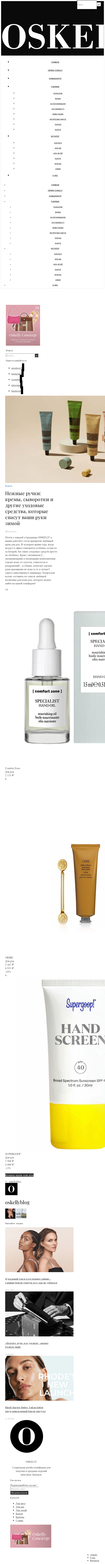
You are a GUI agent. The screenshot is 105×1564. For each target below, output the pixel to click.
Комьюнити (55, 78)
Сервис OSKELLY (55, 70)
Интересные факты (58, 119)
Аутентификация (57, 104)
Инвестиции (57, 114)
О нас (55, 175)
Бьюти (58, 130)
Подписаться (19, 1492)
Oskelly (93, 1554)
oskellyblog (15, 1181)
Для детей (57, 153)
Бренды (58, 164)
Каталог (55, 136)
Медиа (58, 99)
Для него (58, 143)
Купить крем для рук (19, 1175)
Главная (55, 62)
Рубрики (55, 87)
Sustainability (58, 109)
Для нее (58, 148)
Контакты (94, 1560)
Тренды (58, 124)
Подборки (57, 93)
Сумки (58, 169)
